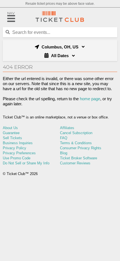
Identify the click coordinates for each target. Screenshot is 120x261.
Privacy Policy (14, 148)
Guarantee (11, 133)
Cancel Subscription (76, 133)
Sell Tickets (12, 138)
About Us (10, 128)
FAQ (63, 138)
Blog (63, 153)
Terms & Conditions (76, 143)
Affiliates (67, 128)
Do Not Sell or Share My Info (26, 163)
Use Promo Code (16, 158)
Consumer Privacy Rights (80, 148)
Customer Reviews (75, 163)
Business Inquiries (18, 143)
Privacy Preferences (19, 153)
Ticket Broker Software (78, 158)
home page (90, 98)
